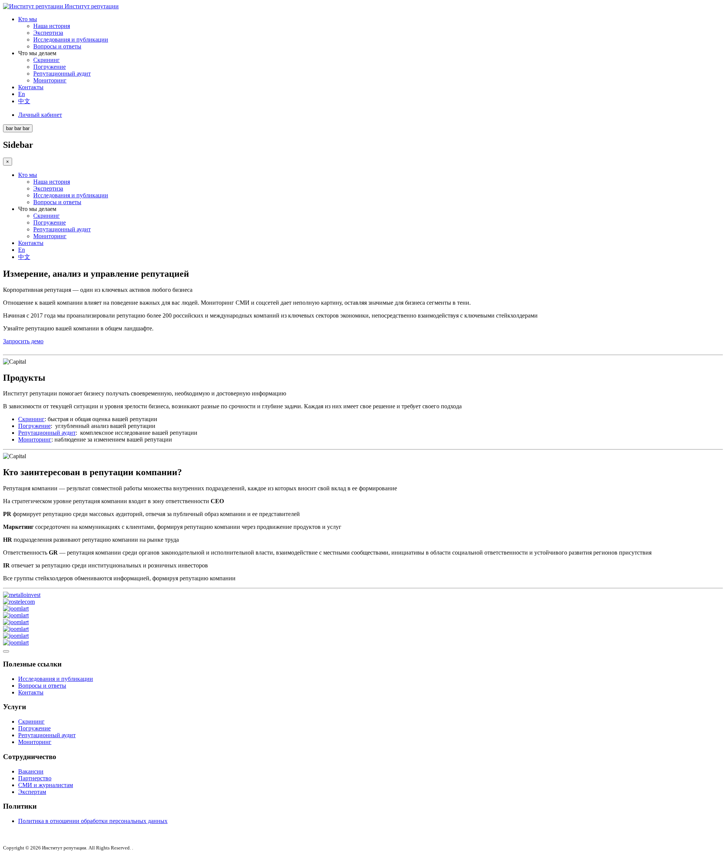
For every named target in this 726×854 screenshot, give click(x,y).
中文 (24, 101)
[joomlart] (16, 608)
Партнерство (34, 778)
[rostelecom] (19, 601)
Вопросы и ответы (57, 46)
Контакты (30, 87)
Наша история (51, 26)
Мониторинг (50, 80)
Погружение (49, 67)
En (21, 94)
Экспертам (32, 792)
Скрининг (46, 60)
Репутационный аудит (62, 73)
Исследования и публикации (70, 39)
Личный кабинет (40, 115)
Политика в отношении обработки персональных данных (93, 821)
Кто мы (27, 19)
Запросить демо (23, 341)
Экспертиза (48, 32)
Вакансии (30, 771)
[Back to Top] (6, 651)
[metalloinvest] (21, 595)
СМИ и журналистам (45, 785)
